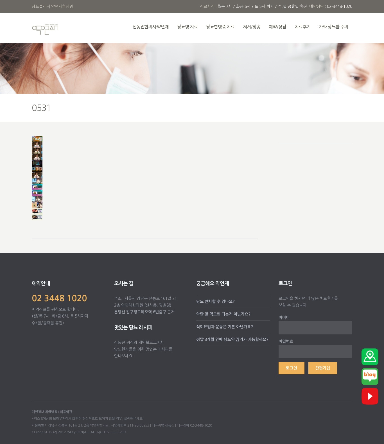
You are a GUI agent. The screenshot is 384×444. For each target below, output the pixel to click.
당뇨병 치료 (187, 26)
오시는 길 (123, 283)
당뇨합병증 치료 (220, 26)
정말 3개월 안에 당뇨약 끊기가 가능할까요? (232, 339)
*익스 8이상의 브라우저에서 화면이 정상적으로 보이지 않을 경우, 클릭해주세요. (88, 418)
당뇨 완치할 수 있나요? (215, 301)
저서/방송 (251, 26)
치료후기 (302, 26)
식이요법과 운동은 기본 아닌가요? (224, 327)
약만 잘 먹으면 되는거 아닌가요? (223, 314)
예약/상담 (277, 26)
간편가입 (322, 368)
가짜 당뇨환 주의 (333, 26)
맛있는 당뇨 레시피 (133, 327)
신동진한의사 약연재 (150, 26)
